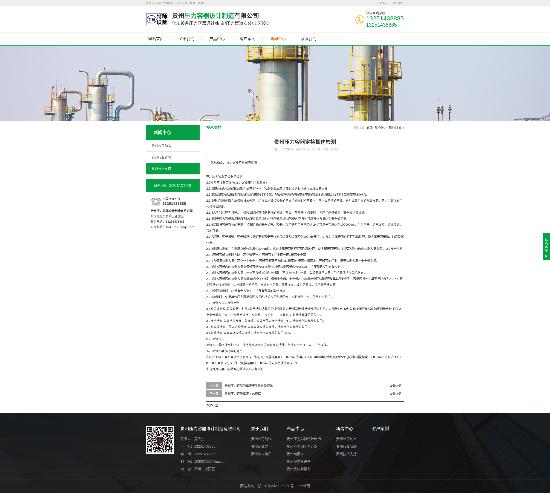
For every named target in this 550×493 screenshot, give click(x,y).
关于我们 (186, 39)
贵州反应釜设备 (299, 469)
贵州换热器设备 (299, 461)
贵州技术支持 (161, 168)
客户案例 (247, 39)
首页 (369, 127)
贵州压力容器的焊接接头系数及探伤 (249, 385)
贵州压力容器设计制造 (304, 439)
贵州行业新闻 (161, 157)
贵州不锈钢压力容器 (302, 446)
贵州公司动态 (161, 146)
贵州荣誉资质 (261, 454)
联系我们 (308, 39)
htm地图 (304, 486)
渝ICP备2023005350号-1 (277, 486)
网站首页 (156, 39)
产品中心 (217, 39)
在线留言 (382, 3)
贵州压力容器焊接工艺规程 (243, 393)
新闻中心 (278, 39)
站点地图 (397, 3)
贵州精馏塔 (295, 454)
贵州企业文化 (261, 446)
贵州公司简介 (261, 439)
